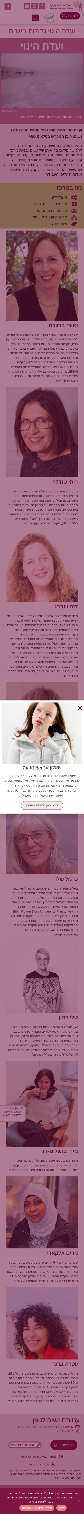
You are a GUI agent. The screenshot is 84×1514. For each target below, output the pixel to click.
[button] (80, 708)
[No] (79, 1501)
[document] (42, 757)
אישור (61, 1507)
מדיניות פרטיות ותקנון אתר (36, 1507)
